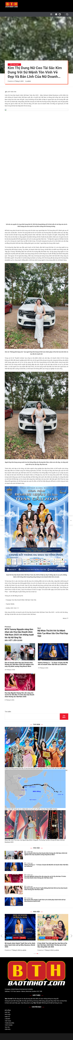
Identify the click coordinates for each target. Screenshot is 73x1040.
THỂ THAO (8, 1021)
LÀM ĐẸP (7, 1018)
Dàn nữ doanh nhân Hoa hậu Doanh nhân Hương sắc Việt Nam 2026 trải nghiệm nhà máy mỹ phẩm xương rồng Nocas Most (19, 664)
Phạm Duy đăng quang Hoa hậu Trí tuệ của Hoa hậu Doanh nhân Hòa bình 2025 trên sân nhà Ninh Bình (35, 768)
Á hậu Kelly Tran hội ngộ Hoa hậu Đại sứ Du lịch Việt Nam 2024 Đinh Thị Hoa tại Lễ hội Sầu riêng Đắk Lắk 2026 (52, 945)
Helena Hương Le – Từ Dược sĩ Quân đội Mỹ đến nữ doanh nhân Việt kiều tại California (53, 663)
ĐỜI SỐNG (8, 1010)
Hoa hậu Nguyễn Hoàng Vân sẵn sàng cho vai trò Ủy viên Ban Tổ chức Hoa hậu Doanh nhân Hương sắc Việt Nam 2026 (19, 694)
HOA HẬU (16, 937)
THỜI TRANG (8, 1025)
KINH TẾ (7, 1016)
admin (29, 81)
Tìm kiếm (8, 712)
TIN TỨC (23, 937)
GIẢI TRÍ (9, 937)
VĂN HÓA (7, 1029)
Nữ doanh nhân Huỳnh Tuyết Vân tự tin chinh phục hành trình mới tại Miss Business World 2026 (20, 945)
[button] (1, 936)
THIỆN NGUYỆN (9, 1023)
